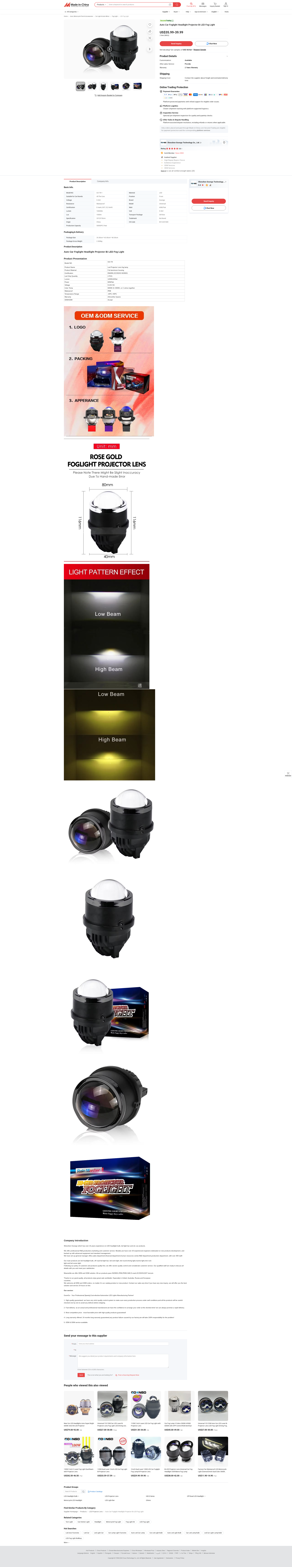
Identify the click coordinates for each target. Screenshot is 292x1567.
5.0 (199, 185)
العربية (158, 1553)
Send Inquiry (176, 44)
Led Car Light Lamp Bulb (213, 1533)
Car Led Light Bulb (156, 1533)
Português (108, 1553)
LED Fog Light (124, 16)
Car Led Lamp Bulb (192, 1533)
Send (81, 1375)
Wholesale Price (149, 1550)
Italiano (134, 1553)
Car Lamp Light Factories (117, 1533)
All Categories (72, 12)
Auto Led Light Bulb (174, 1533)
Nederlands (150, 1553)
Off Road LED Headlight (195, 1496)
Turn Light (69, 1522)
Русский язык (125, 1553)
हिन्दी (176, 1553)
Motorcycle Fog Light (113, 1522)
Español (99, 1553)
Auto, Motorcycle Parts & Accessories (81, 16)
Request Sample (200, 50)
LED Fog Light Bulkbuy (74, 1538)
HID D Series (150, 1496)
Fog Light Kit (130, 1522)
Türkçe (191, 1553)
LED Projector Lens (111, 1496)
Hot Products (90, 1550)
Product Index (185, 1550)
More (66, 1542)
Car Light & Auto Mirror (102, 16)
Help (187, 12)
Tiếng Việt (198, 1553)
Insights (203, 1550)
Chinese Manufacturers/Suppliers (119, 1550)
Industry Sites (160, 1550)
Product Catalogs (96, 1491)
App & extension (200, 12)
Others (148, 1500)
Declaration (169, 1558)
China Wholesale (137, 1550)
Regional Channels (173, 1550)
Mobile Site (195, 1550)
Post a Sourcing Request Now (127, 1375)
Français (116, 1553)
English (92, 1553)
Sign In (163, 171)
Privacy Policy (180, 1558)
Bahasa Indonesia (209, 1553)
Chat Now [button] (213, 44)
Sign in (225, 6)
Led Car (86, 1533)
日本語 (171, 1553)
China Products (101, 1550)
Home (66, 16)
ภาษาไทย (183, 1553)
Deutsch (141, 1553)
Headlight (97, 1522)
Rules (227, 12)
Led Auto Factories (72, 1533)
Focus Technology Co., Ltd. (131, 1558)
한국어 (164, 1553)
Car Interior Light (84, 1522)
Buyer (176, 12)
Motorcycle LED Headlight (73, 1500)
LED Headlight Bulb (70, 1496)
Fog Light (115, 16)
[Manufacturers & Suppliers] (76, 4)
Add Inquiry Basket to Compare (109, 95)
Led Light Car (99, 1533)
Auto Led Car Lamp (138, 1533)
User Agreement (159, 1558)
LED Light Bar (110, 1500)
